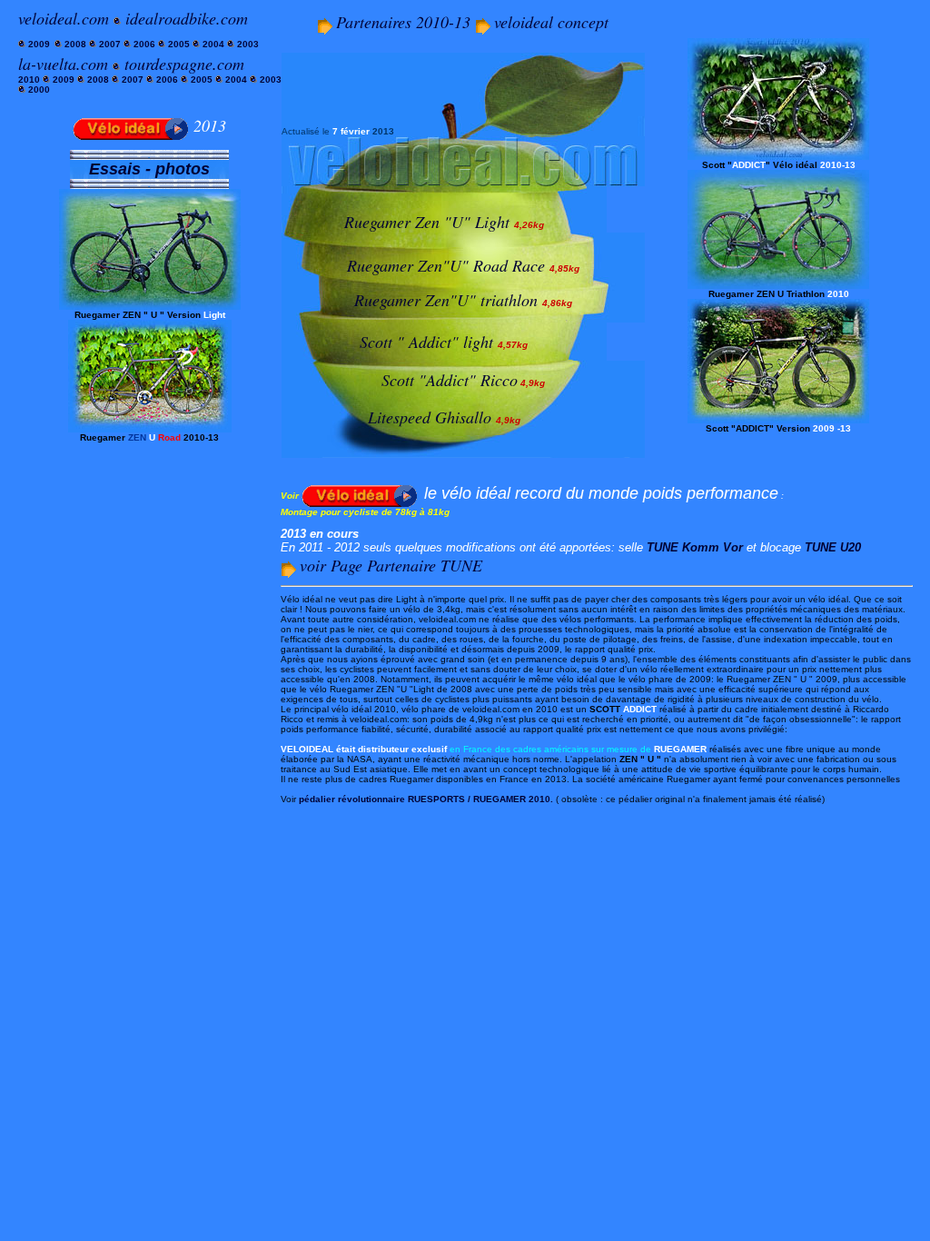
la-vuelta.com (63, 63)
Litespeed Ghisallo (429, 417)
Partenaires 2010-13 (405, 22)
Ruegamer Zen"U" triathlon (446, 300)
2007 (110, 44)
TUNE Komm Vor (695, 547)
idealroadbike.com (186, 18)
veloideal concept (551, 22)
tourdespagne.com (184, 63)
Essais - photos (149, 169)
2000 (39, 89)
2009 (37, 44)
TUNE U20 (833, 547)
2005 (180, 44)
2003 (248, 44)
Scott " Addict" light (426, 341)
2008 (74, 44)
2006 (143, 44)
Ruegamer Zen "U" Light (444, 222)
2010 (29, 79)
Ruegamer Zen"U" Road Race (448, 265)
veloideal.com (63, 18)
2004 (213, 44)
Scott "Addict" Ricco (449, 380)
